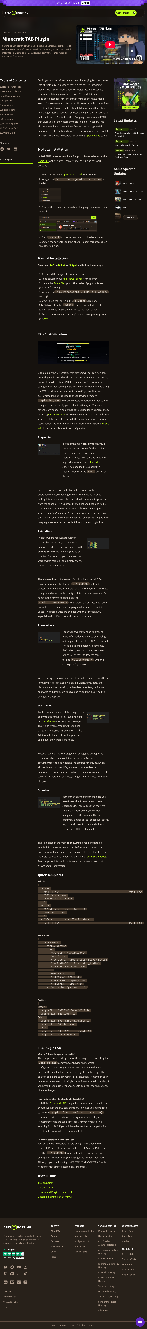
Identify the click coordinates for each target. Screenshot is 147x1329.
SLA (5, 1307)
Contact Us (56, 1236)
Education (127, 1264)
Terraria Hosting (106, 1286)
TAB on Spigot (45, 1183)
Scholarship (128, 1269)
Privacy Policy (9, 1296)
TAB (52, 265)
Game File (43, 161)
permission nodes (96, 856)
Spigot (73, 265)
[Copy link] (71, 149)
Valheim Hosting (106, 1258)
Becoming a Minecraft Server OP (55, 1197)
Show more (130, 217)
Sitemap (7, 1291)
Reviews (55, 1241)
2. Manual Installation (10, 91)
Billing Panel (128, 1231)
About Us (55, 1231)
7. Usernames (6, 114)
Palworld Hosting (106, 1272)
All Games (103, 1310)
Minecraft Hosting (106, 1231)
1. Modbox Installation (10, 86)
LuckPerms (49, 721)
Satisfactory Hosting (108, 1296)
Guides (125, 1241)
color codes (94, 462)
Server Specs (81, 1251)
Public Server (128, 1274)
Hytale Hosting (105, 1236)
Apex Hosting (93, 135)
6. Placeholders (7, 109)
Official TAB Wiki (46, 1187)
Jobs (53, 1251)
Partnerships (57, 1246)
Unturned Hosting (107, 1291)
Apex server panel (72, 174)
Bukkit (62, 265)
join (46, 318)
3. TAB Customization (10, 96)
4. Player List (6, 100)
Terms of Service (10, 1302)
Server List (80, 1246)
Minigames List (82, 1241)
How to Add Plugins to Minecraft (55, 1192)
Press (53, 1256)
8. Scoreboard (7, 119)
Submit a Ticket (129, 1259)
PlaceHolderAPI (58, 1103)
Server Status (128, 1254)
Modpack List (81, 1236)
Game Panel (128, 1236)
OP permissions (56, 414)
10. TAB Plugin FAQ (9, 128)
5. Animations (6, 105)
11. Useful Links (7, 132)
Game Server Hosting (85, 1231)
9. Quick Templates (9, 123)
